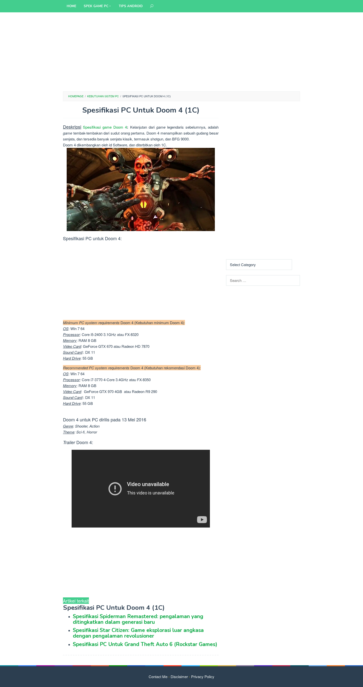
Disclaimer (179, 676)
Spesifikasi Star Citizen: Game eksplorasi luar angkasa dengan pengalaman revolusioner (138, 633)
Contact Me (158, 676)
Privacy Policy (202, 676)
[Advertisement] (181, 51)
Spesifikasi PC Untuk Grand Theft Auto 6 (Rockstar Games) (145, 644)
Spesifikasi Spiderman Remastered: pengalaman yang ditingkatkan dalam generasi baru (138, 619)
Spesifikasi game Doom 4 (105, 127)
